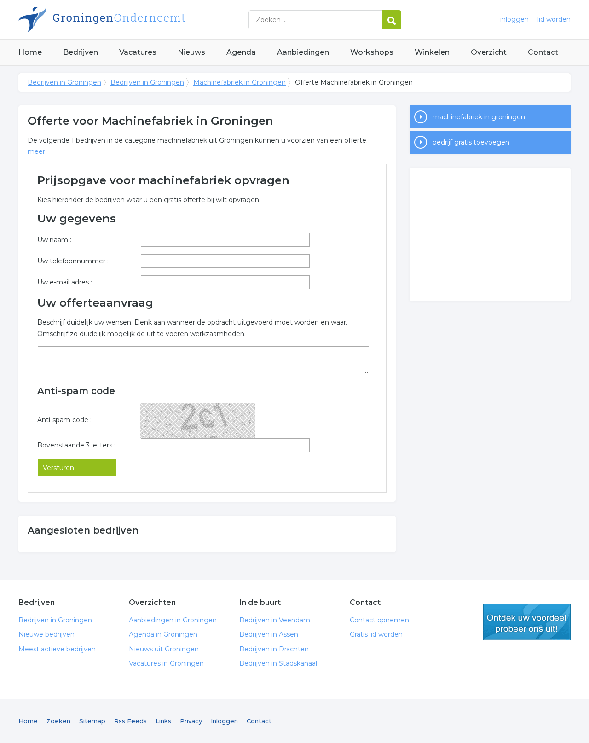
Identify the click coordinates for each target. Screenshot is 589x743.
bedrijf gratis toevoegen (471, 142)
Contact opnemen (379, 620)
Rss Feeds (130, 721)
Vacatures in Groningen (166, 663)
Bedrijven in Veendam (274, 620)
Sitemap (92, 721)
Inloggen (224, 721)
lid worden (554, 19)
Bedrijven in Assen (268, 634)
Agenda (241, 52)
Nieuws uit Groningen (164, 649)
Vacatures (137, 52)
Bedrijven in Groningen (133, 19)
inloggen (514, 19)
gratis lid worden (527, 622)
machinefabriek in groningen (479, 117)
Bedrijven (80, 52)
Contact (543, 52)
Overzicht (489, 52)
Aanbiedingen (303, 52)
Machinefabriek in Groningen (239, 82)
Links (163, 721)
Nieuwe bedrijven (46, 634)
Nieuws (191, 52)
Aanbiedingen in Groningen (173, 620)
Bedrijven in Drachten (274, 649)
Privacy (191, 721)
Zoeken (58, 721)
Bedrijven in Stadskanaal (278, 663)
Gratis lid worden (376, 634)
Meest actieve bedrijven (57, 649)
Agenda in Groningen (163, 634)
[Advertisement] (490, 234)
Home (30, 52)
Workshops (371, 52)
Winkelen (432, 52)
